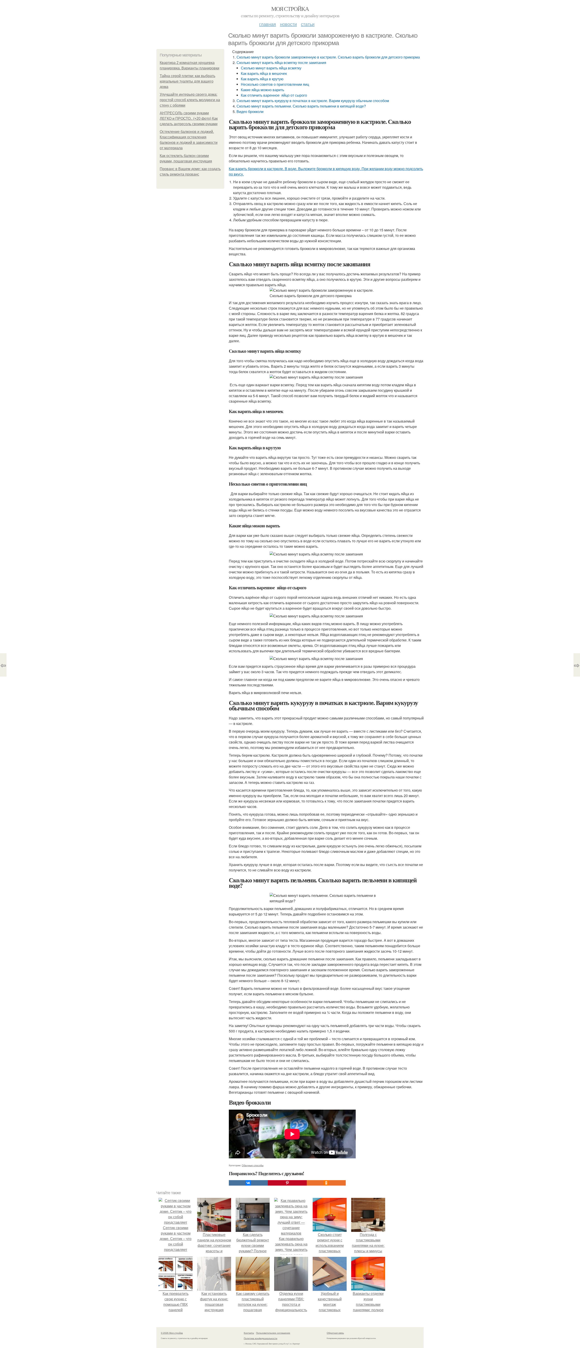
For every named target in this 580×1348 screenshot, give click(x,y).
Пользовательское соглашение (273, 1332)
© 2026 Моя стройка (172, 1332)
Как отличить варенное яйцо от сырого (274, 95)
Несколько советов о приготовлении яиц (275, 84)
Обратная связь (335, 1332)
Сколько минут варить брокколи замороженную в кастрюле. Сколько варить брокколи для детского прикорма (328, 57)
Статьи (307, 24)
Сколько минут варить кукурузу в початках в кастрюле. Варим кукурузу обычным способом (313, 100)
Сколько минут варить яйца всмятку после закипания (281, 62)
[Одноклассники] (326, 1183)
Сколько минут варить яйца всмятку (271, 68)
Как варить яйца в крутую (262, 78)
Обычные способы (252, 1165)
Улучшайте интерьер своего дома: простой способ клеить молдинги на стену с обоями (190, 100)
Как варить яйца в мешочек (264, 73)
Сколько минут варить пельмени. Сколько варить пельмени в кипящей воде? (301, 106)
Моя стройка (290, 8)
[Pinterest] (287, 1183)
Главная (267, 24)
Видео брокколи (250, 111)
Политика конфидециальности (260, 1338)
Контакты (249, 1332)
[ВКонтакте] (248, 1183)
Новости (288, 24)
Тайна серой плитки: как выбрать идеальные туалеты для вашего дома (187, 81)
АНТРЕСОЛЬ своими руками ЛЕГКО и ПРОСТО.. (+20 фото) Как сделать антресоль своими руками (189, 118)
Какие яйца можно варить (262, 89)
